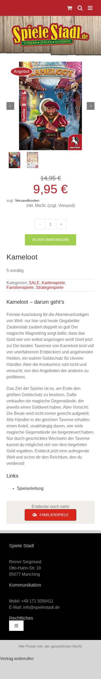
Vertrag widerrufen (17, 658)
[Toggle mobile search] (80, 8)
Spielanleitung (30, 488)
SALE (34, 283)
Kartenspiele (53, 283)
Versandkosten (27, 200)
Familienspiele (20, 287)
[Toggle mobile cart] (69, 8)
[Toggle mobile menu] (90, 8)
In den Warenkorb (50, 240)
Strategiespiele (49, 287)
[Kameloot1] (50, 106)
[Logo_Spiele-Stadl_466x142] (50, 25)
